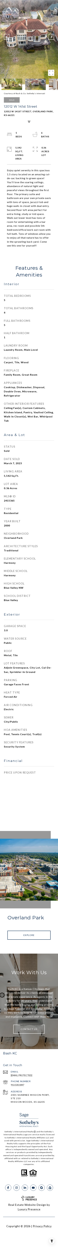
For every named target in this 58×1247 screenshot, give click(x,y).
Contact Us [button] (29, 1029)
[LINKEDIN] (25, 1188)
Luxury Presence (29, 1209)
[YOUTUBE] (33, 1188)
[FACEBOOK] (8, 1188)
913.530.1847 (17, 1084)
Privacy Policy (42, 1226)
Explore (29, 935)
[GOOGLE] (42, 1188)
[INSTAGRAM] (16, 1188)
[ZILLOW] (50, 1188)
